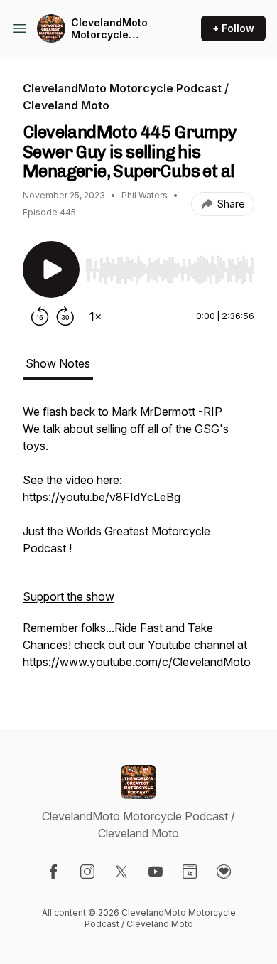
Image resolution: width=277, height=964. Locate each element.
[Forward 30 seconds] (65, 316)
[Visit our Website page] (190, 871)
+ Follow (233, 28)
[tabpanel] (138, 544)
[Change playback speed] (95, 316)
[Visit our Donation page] (224, 871)
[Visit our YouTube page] (155, 871)
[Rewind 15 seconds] (40, 316)
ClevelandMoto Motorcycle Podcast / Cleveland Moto (111, 28)
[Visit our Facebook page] (53, 871)
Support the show (68, 596)
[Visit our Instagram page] (87, 871)
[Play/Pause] (51, 269)
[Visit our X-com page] (121, 871)
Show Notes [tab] (58, 363)
